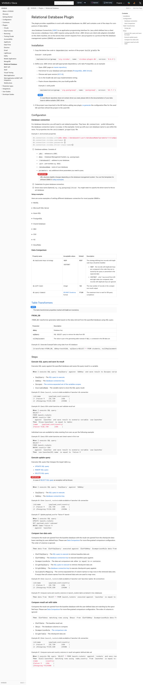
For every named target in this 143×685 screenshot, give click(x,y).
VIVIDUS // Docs (9, 3)
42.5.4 (60, 74)
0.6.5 (127, 8)
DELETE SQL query (42, 473)
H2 (34, 240)
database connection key (55, 381)
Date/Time (7, 45)
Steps (124, 31)
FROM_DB (127, 28)
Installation (126, 16)
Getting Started (7, 17)
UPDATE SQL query (42, 466)
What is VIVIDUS (8, 11)
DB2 (34, 229)
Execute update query (130, 37)
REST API (7, 67)
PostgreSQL (37, 219)
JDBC (55, 30)
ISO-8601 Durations (69, 292)
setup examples (58, 180)
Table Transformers (129, 26)
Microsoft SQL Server (41, 208)
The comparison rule (59, 630)
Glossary (5, 14)
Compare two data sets (131, 39)
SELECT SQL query (46, 480)
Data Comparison (129, 23)
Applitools (7, 42)
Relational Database (10, 64)
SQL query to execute (56, 377)
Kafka (6, 56)
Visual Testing (8, 73)
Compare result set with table (131, 43)
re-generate (86, 105)
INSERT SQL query (41, 470)
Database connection (130, 21)
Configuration (127, 18)
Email (6, 50)
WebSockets (8, 83)
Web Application (9, 75)
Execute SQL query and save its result (132, 34)
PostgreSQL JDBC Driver (82, 71)
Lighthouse (7, 53)
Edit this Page (137, 8)
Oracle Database (39, 224)
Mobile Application (10, 59)
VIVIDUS (4, 8)
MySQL (36, 203)
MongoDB (7, 61)
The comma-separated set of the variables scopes (62, 384)
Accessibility (8, 39)
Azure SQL (37, 213)
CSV (34, 234)
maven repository (60, 67)
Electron (6, 47)
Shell (5, 70)
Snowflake (37, 245)
